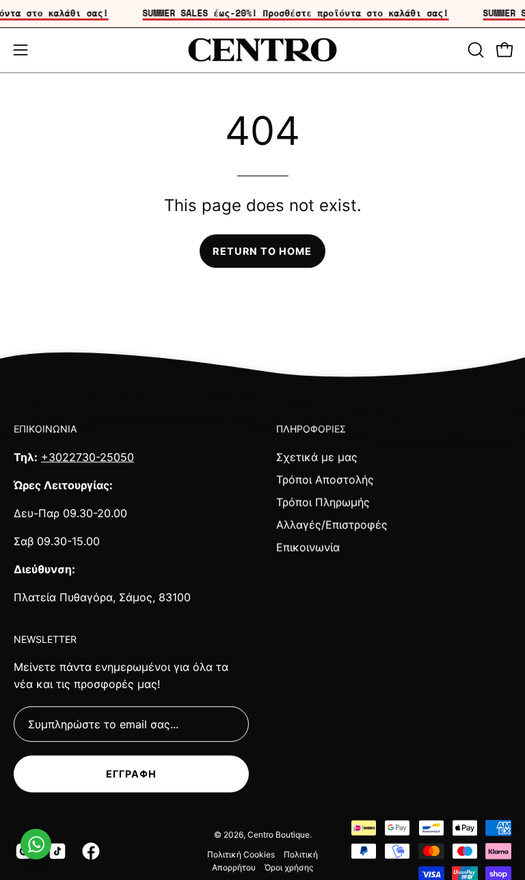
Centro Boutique (278, 834)
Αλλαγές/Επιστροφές (332, 524)
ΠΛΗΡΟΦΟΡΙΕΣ (311, 429)
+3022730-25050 (87, 456)
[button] (474, 49)
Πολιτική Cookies (241, 854)
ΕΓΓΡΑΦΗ (131, 774)
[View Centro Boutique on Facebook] (88, 851)
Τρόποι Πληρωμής (323, 501)
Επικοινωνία (308, 546)
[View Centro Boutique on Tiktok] (55, 851)
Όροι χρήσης (289, 867)
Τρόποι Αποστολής (325, 479)
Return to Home (262, 251)
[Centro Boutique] (262, 50)
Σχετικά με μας (317, 456)
